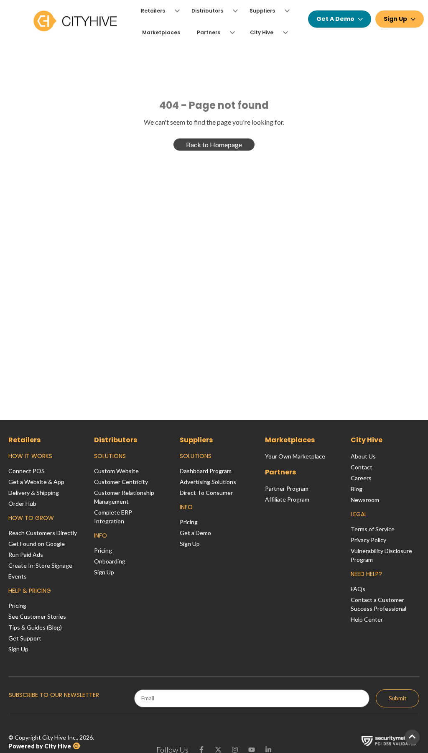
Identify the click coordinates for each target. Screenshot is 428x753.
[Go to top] (412, 737)
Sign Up (395, 19)
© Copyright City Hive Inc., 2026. (51, 742)
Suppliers (196, 440)
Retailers (24, 440)
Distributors (115, 440)
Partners (280, 472)
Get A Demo (335, 19)
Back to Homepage (214, 145)
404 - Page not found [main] (214, 105)
